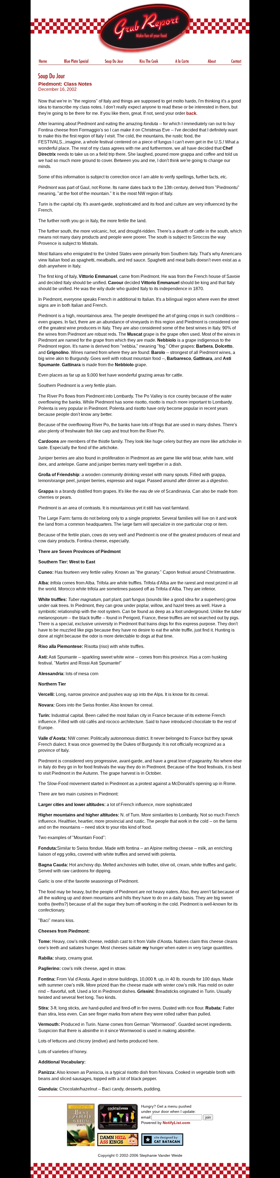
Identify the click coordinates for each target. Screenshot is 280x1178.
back (191, 113)
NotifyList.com (176, 1122)
